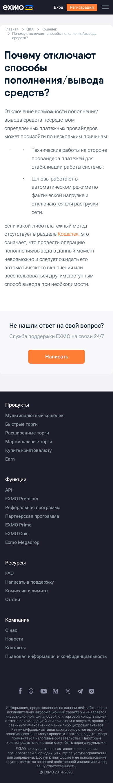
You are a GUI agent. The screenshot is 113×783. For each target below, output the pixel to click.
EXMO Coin (17, 533)
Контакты (15, 647)
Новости (14, 639)
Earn (10, 459)
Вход (58, 7)
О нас (11, 630)
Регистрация (82, 7)
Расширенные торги (27, 433)
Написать (56, 356)
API (8, 490)
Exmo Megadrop (22, 542)
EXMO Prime (18, 525)
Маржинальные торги (28, 441)
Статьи (12, 599)
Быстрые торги (21, 424)
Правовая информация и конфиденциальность (56, 656)
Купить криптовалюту (28, 450)
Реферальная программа (33, 507)
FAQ (9, 573)
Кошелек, (69, 234)
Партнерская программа (32, 516)
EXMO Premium (21, 499)
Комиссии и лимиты (26, 591)
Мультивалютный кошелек (34, 415)
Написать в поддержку (29, 582)
